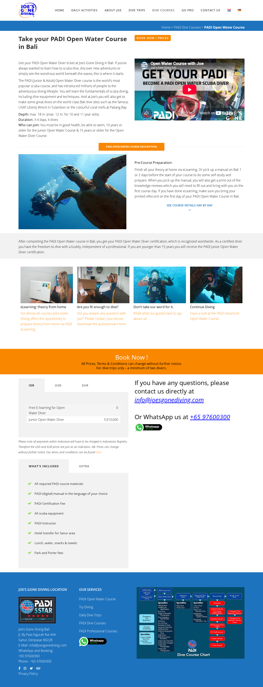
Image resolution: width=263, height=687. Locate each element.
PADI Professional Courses (98, 631)
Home (166, 27)
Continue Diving (202, 307)
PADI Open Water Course (97, 599)
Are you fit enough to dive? (97, 307)
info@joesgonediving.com (169, 400)
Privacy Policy (28, 673)
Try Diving (86, 607)
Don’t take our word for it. (154, 307)
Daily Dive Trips (90, 615)
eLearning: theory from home (43, 307)
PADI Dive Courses (187, 27)
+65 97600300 (210, 417)
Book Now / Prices (153, 38)
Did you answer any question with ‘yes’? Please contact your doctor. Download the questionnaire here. (102, 318)
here (98, 452)
